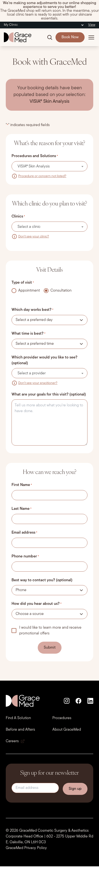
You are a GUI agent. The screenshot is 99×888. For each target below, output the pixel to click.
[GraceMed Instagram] (67, 701)
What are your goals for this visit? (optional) (49, 394)
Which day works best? (32, 310)
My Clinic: (11, 25)
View (91, 25)
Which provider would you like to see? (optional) (44, 360)
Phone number (25, 556)
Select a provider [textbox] (32, 373)
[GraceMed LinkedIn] (90, 701)
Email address (24, 533)
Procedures (61, 718)
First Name (22, 485)
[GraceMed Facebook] (78, 701)
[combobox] (49, 166)
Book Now (70, 37)
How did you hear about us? (37, 604)
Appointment (28, 291)
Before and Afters (20, 730)
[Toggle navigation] (91, 37)
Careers (12, 741)
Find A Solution (18, 718)
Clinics (18, 216)
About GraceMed (66, 730)
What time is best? (28, 334)
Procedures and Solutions (35, 156)
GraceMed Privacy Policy (26, 848)
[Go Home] (17, 37)
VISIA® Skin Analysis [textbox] (34, 166)
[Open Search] (50, 37)
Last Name (21, 509)
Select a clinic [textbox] (29, 227)
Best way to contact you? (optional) (42, 580)
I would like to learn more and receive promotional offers (50, 630)
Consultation (60, 291)
